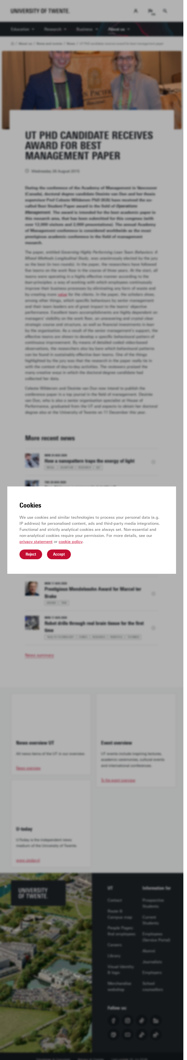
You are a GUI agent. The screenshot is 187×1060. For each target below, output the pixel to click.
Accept (59, 554)
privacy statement (36, 541)
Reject (31, 554)
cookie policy (71, 541)
